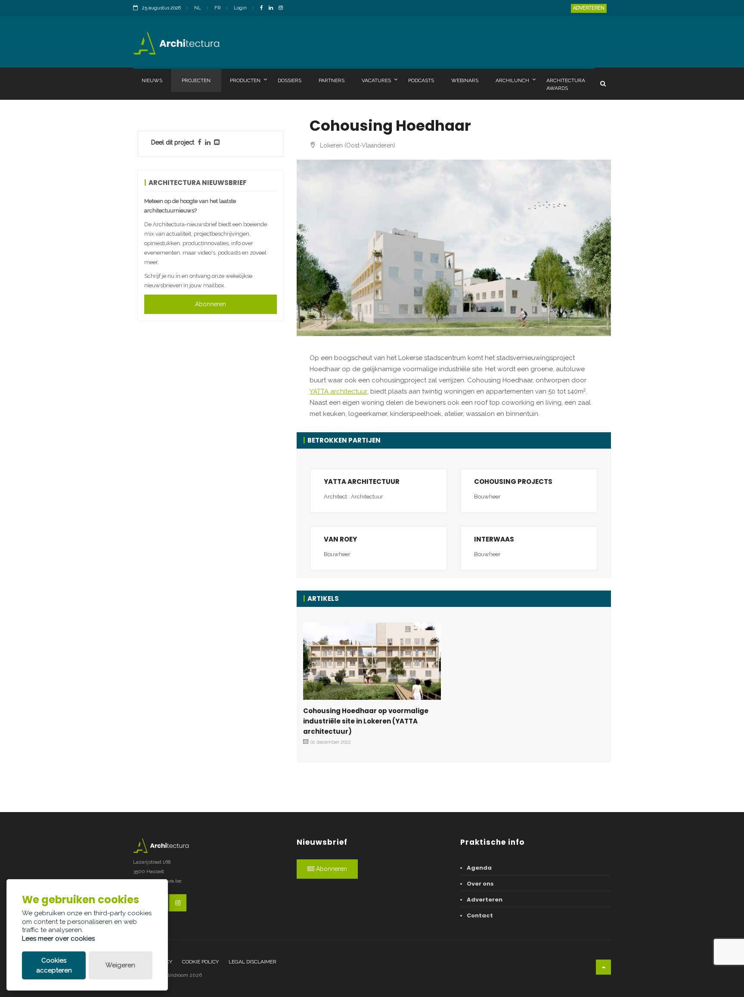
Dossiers (289, 80)
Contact (480, 915)
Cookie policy (200, 962)
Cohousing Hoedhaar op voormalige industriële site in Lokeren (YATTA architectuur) (365, 721)
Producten (245, 80)
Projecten (196, 80)
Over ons (480, 884)
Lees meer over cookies (58, 938)
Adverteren (588, 8)
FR (217, 8)
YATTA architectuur (338, 391)
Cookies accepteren (54, 965)
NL (197, 8)
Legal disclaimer (252, 962)
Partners (331, 80)
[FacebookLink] (263, 8)
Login (240, 8)
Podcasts (421, 80)
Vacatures (376, 80)
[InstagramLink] (283, 8)
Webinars (464, 80)
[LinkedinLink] (273, 8)
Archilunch (512, 80)
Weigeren (120, 965)
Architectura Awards (565, 84)
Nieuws (152, 80)
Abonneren (210, 304)
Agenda (479, 868)
